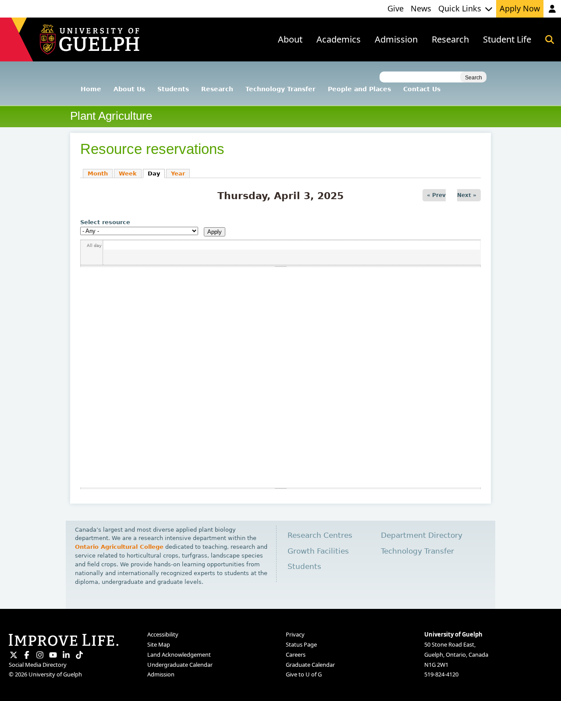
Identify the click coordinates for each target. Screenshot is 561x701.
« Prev (436, 195)
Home (91, 89)
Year (178, 173)
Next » (466, 195)
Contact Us (421, 89)
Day (156, 173)
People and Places (359, 89)
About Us (129, 89)
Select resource (105, 222)
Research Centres (320, 535)
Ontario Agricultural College (119, 547)
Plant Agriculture (111, 115)
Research (217, 89)
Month (98, 173)
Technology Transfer (280, 89)
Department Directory (421, 535)
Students (173, 89)
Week (128, 173)
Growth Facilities (318, 551)
